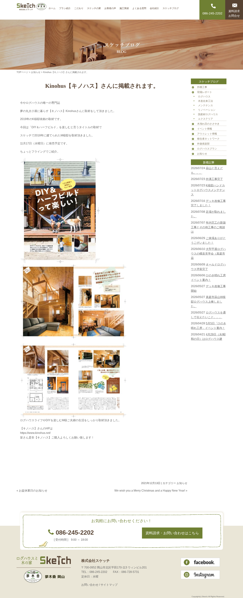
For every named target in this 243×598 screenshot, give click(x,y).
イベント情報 (204, 128)
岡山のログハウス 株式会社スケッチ (32, 10)
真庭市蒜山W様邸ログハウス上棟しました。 (208, 302)
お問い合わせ (89, 584)
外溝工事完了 (214, 179)
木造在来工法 (205, 101)
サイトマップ (109, 584)
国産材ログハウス (208, 114)
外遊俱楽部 (203, 143)
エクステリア (205, 118)
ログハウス (204, 96)
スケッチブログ (209, 81)
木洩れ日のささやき (208, 123)
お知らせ (35, 72)
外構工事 (202, 87)
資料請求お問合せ (234, 13)
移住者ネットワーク (208, 138)
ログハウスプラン (207, 148)
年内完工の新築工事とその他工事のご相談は (208, 227)
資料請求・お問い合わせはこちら (172, 533)
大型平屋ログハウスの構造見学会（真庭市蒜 (208, 253)
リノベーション (206, 109)
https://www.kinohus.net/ (35, 432)
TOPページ (22, 72)
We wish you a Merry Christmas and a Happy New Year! (149, 490)
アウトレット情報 (207, 133)
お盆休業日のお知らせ (33, 490)
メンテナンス (205, 105)
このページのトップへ (178, 498)
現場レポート (204, 92)
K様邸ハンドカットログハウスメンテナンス (208, 190)
